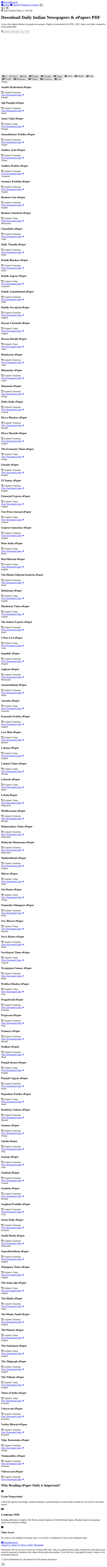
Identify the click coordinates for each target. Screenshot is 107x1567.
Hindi (24, 76)
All (5, 76)
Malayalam (21, 79)
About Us (5, 1545)
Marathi (80, 76)
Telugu (59, 76)
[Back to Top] (3, 1564)
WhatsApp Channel (30, 5)
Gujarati (34, 79)
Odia (91, 76)
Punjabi (8, 79)
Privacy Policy (27, 1545)
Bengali (35, 76)
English (14, 76)
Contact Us (15, 1545)
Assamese (47, 79)
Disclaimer (39, 1545)
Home (7, 5)
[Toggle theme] (41, 5)
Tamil (69, 76)
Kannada (47, 76)
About (15, 5)
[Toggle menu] (7, 8)
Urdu (59, 79)
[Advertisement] (53, 54)
